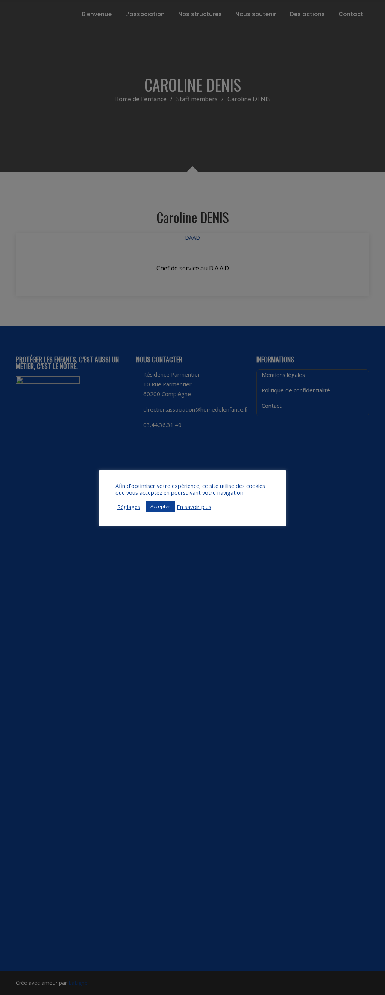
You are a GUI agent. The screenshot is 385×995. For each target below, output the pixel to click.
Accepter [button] (160, 506)
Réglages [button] (128, 506)
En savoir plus (194, 506)
